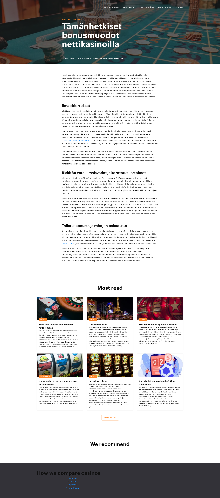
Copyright (72, 485)
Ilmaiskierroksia (146, 7)
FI (182, 3)
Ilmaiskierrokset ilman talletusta (77, 141)
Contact (72, 482)
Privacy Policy (72, 488)
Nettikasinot (129, 7)
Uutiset (179, 7)
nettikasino (67, 244)
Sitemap (72, 478)
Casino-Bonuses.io (111, 7)
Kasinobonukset (164, 7)
